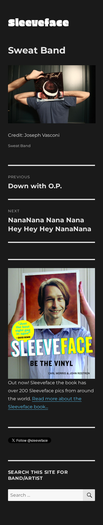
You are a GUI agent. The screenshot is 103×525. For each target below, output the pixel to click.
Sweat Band (19, 145)
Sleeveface (38, 22)
